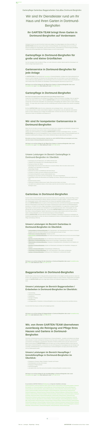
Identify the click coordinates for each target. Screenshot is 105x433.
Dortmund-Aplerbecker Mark (41, 385)
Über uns (51, 2)
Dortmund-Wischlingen (65, 405)
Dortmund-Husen (60, 393)
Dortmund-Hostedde (42, 393)
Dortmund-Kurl (28, 397)
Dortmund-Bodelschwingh (58, 387)
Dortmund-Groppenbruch (30, 392)
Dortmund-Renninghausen (31, 402)
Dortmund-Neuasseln (40, 400)
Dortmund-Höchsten (50, 392)
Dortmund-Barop (59, 385)
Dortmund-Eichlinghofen (43, 390)
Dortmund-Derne (67, 388)
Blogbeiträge (32, 424)
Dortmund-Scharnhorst (60, 402)
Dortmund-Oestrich (57, 400)
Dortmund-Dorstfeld (33, 390)
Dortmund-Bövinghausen (70, 387)
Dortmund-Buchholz (59, 388)
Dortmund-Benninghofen (68, 385)
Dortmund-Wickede (55, 405)
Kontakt (58, 2)
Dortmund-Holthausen (60, 392)
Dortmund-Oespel (49, 400)
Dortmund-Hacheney (41, 392)
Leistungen (45, 2)
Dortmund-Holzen (69, 392)
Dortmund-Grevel (71, 390)
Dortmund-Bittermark (48, 387)
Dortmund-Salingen (41, 402)
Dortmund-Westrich (35, 405)
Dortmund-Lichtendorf (45, 397)
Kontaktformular (29, 86)
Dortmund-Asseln (51, 385)
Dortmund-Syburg (51, 403)
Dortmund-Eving (63, 390)
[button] (54, 3)
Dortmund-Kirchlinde (35, 395)
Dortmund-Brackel (29, 388)
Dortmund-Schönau (70, 402)
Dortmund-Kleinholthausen (46, 395)
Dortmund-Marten (47, 398)
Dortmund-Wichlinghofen (45, 405)
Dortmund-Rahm (75, 400)
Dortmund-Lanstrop (36, 397)
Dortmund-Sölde (33, 403)
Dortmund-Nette (31, 400)
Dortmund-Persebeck (66, 400)
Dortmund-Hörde (34, 393)
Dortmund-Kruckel (71, 395)
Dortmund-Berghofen (38, 387)
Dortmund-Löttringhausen (66, 397)
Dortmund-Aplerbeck (29, 385)
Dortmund (45, 383)
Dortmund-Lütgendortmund (37, 398)
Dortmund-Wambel (59, 403)
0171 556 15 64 (55, 86)
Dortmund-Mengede (56, 398)
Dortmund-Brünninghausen (48, 388)
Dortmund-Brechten (38, 388)
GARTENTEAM (37, 2)
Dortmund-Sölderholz (41, 403)
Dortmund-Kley (55, 395)
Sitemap (37, 424)
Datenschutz (64, 2)
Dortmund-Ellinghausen (54, 390)
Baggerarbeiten (32, 235)
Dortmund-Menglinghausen (67, 398)
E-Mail (38, 86)
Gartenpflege (47, 76)
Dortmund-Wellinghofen (69, 403)
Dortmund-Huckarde (51, 393)
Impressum (71, 2)
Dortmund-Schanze (50, 402)
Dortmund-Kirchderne (69, 393)
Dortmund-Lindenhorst (56, 397)
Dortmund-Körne (62, 395)
